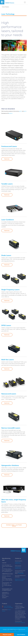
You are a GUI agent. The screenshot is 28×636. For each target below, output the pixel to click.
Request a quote (7, 634)
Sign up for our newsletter (20, 579)
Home (3, 6)
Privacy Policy (12, 630)
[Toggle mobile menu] (25, 2)
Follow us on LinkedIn (19, 580)
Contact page (21, 573)
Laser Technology (7, 606)
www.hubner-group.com (20, 622)
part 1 (20, 111)
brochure (10, 113)
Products (6, 6)
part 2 (25, 111)
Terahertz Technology (8, 607)
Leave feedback (21, 634)
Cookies (16, 630)
